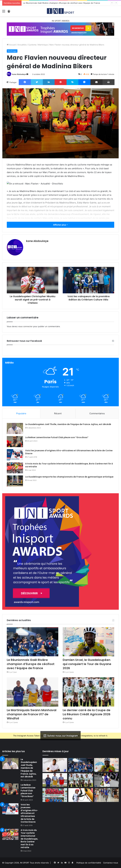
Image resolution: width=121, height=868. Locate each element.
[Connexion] (8, 12)
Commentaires (97, 413)
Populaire (21, 413)
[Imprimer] (109, 82)
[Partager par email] (96, 82)
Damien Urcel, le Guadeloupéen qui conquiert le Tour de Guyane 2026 (55, 3)
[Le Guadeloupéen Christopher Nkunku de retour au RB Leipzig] (54, 765)
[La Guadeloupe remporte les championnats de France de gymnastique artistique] (15, 480)
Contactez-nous (110, 863)
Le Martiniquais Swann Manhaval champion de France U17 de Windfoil (31, 714)
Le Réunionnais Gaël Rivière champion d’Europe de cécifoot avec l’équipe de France (30, 664)
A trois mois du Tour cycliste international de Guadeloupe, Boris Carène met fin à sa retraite (69, 465)
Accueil (12, 44)
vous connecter (25, 326)
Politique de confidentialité (88, 863)
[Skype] (72, 82)
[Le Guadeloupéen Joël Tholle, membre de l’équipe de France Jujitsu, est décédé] (15, 428)
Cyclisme (32, 44)
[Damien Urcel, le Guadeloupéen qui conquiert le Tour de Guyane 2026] (88, 641)
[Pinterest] (60, 82)
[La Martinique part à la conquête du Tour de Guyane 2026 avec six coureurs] (106, 795)
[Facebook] (25, 82)
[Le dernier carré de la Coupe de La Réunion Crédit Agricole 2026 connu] (88, 691)
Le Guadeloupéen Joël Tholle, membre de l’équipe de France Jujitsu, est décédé (68, 424)
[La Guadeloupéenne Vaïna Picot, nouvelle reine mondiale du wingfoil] (80, 795)
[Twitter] (37, 82)
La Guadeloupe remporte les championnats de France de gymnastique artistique (69, 476)
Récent (58, 413)
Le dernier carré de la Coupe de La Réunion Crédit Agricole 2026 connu (86, 714)
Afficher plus (60, 224)
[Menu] (3, 12)
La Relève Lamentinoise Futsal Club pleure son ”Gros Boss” (56, 437)
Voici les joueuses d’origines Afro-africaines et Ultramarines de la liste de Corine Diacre (69, 452)
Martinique (43, 44)
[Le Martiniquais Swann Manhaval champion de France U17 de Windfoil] (32, 691)
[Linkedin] (49, 82)
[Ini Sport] (60, 11)
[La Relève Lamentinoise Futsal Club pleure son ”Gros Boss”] (15, 441)
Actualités (22, 44)
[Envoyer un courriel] (27, 74)
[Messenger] (84, 82)
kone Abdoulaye (19, 74)
